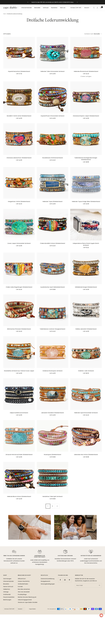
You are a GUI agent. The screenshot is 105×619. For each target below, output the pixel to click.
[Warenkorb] (101, 7)
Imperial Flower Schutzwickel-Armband (52, 116)
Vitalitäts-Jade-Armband (86, 371)
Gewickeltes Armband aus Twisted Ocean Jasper (19, 371)
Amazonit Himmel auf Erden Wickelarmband (19, 454)
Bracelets (6, 584)
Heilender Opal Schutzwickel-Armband (86, 413)
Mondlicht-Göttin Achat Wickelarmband (19, 116)
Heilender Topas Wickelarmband (52, 201)
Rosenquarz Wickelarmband (52, 454)
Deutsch (86, 7)
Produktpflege (22, 594)
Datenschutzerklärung (47, 578)
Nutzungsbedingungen (48, 584)
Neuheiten (54, 7)
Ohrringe (5, 592)
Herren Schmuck (8, 586)
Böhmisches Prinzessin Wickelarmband (19, 329)
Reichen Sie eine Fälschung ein (27, 597)
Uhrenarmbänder (26, 7)
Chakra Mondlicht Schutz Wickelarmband (52, 243)
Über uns (62, 7)
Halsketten (6, 589)
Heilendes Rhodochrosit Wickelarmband (86, 71)
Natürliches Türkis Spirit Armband (52, 496)
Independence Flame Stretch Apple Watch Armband (86, 244)
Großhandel (6, 594)
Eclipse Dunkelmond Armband (19, 413)
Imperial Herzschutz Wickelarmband (19, 71)
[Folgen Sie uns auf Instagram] (65, 580)
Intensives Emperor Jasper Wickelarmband (86, 116)
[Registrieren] (99, 585)
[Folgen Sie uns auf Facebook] (60, 580)
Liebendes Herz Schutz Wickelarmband (86, 454)
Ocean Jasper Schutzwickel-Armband (19, 243)
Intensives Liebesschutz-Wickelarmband (19, 158)
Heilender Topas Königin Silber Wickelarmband (86, 201)
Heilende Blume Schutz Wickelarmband (19, 496)
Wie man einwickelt (24, 592)
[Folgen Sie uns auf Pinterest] (69, 580)
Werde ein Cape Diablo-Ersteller (27, 602)
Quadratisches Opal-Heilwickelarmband (52, 287)
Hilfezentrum (22, 578)
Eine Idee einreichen (24, 589)
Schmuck (45, 7)
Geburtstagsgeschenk (25, 600)
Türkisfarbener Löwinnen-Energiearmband (52, 329)
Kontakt (20, 586)
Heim (4, 14)
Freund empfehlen (8, 597)
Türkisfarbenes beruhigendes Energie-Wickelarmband (86, 158)
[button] (101, 615)
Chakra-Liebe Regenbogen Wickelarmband (19, 287)
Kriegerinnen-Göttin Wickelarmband (19, 201)
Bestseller (37, 7)
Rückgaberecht (45, 581)
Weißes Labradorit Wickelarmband (85, 329)
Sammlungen (7, 578)
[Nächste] (57, 506)
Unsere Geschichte (24, 581)
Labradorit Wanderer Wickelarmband (52, 413)
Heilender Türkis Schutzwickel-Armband (52, 71)
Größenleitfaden (23, 584)
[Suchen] (94, 7)
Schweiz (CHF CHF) (75, 7)
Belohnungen (7, 600)
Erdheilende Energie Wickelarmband (86, 287)
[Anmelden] (97, 7)
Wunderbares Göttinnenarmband (52, 158)
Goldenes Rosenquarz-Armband (52, 371)
